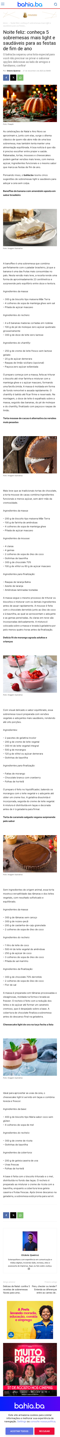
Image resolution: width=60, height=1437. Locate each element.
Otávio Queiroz (13, 71)
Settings (21, 1421)
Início (5, 23)
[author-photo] (30, 1251)
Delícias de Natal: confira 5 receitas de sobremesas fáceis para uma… (16, 1289)
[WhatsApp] (20, 78)
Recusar (44, 1431)
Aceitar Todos (19, 1431)
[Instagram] (30, 1269)
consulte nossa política (42, 1421)
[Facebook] (6, 78)
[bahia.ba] (30, 4)
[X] (13, 78)
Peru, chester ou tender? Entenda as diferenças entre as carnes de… (44, 1289)
